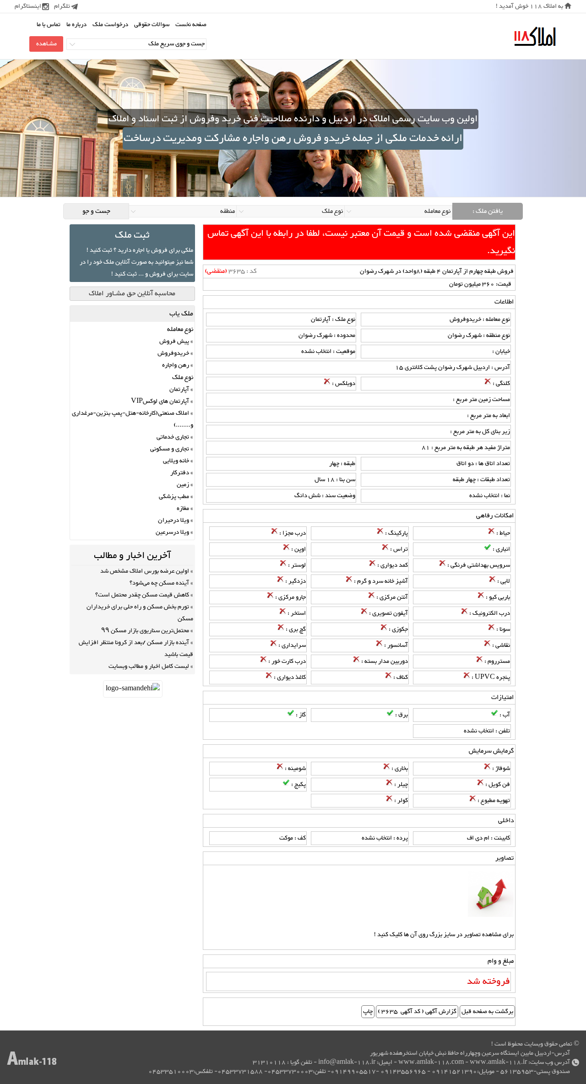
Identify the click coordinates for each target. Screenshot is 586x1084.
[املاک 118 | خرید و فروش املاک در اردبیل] (535, 37)
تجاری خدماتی (173, 437)
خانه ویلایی (176, 461)
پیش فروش (174, 341)
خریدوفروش (173, 353)
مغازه (183, 509)
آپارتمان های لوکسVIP (160, 401)
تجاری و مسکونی (169, 449)
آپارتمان (179, 390)
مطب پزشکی (174, 497)
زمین (183, 485)
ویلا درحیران (173, 520)
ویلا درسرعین (172, 532)
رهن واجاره (175, 365)
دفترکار (179, 473)
